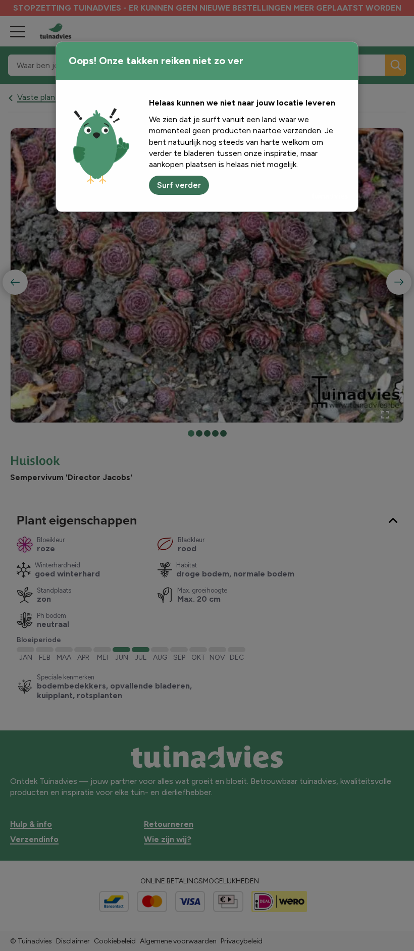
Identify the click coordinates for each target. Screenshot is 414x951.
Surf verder (179, 185)
